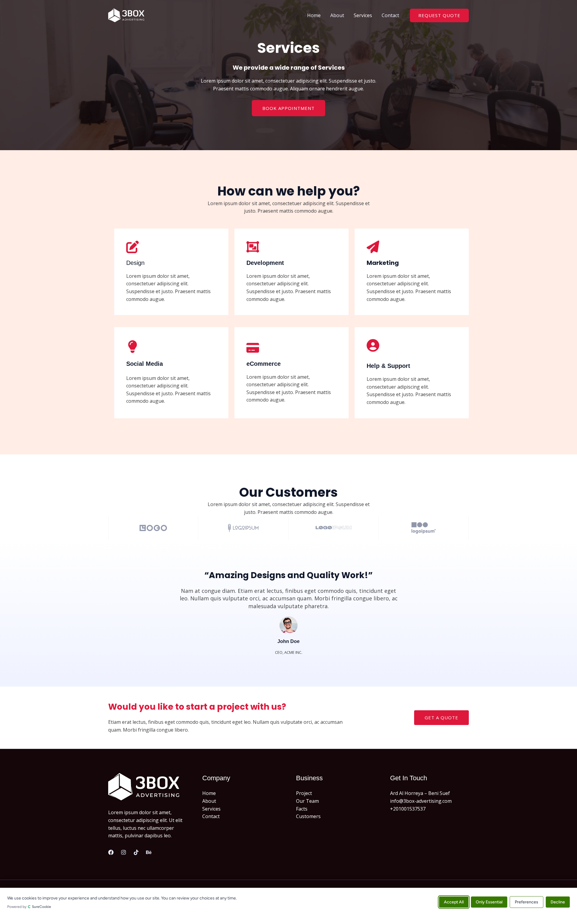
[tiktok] (136, 852)
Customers (308, 816)
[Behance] (148, 852)
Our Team (307, 801)
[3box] (126, 14)
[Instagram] (123, 852)
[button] (439, 15)
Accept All (454, 901)
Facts (301, 808)
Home (314, 15)
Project (304, 793)
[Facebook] (111, 852)
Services (363, 15)
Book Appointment (288, 108)
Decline (558, 901)
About (337, 15)
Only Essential (489, 901)
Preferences (526, 901)
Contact (390, 15)
